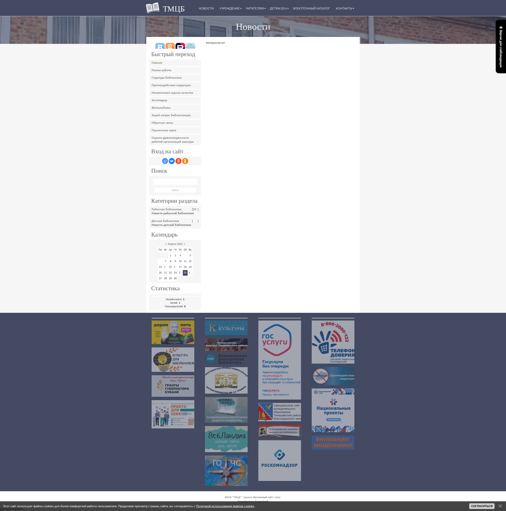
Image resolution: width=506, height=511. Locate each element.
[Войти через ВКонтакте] (172, 161)
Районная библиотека (167, 209)
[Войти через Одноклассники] (185, 161)
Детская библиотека (165, 221)
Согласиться (482, 506)
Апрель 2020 (175, 244)
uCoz (277, 497)
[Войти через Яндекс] (178, 161)
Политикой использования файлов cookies (225, 506)
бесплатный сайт (263, 497)
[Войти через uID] (165, 161)
